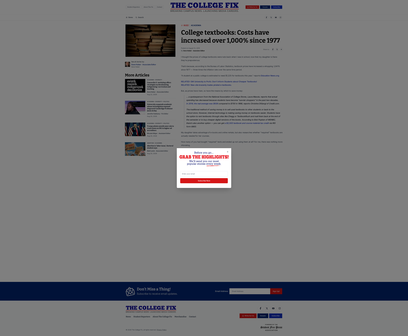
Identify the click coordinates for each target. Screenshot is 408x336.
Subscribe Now (204, 181)
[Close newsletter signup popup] (228, 152)
